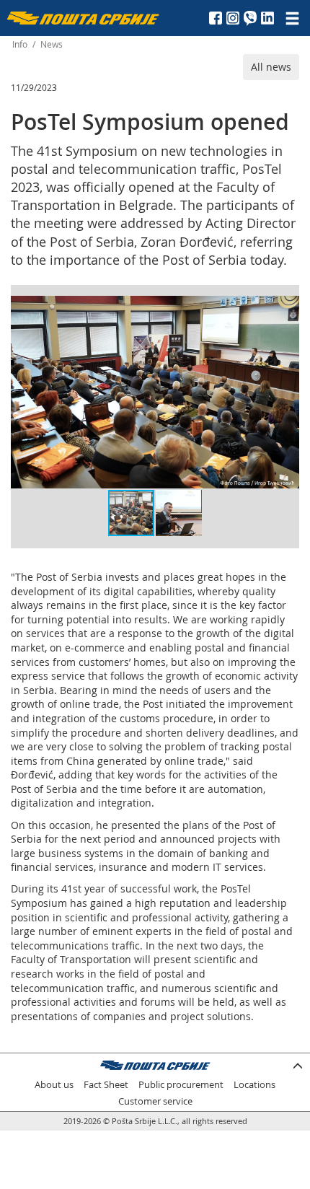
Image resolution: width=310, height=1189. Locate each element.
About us (54, 1085)
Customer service (155, 1101)
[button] (286, 308)
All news (271, 67)
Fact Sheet (106, 1085)
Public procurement (180, 1085)
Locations (254, 1085)
